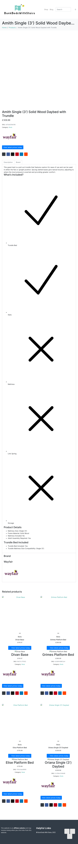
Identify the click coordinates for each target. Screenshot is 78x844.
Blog (51, 9)
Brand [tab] (18, 162)
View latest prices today (12, 147)
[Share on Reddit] (26, 154)
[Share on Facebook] (8, 154)
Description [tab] (8, 162)
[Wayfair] (9, 136)
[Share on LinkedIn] (21, 154)
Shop (46, 9)
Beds (10, 127)
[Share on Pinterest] (17, 154)
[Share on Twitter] (12, 154)
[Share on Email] (3, 154)
